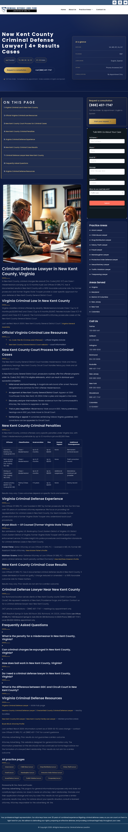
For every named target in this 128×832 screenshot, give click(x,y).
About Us (72, 9)
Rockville (92, 364)
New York (93, 383)
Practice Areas (85, 9)
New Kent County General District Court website (28, 344)
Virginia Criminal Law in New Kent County (21, 107)
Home (63, 9)
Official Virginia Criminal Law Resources (21, 115)
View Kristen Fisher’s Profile (36, 550)
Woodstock (94, 393)
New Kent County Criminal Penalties (20, 131)
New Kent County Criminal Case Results (22, 147)
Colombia (93, 402)
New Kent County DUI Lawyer (13, 719)
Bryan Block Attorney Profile (13, 724)
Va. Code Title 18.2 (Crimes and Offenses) (26, 340)
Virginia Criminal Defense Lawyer (15, 705)
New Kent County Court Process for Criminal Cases (26, 123)
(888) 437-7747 (101, 105)
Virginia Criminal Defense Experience (20, 139)
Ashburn (92, 336)
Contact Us (101, 9)
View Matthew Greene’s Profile (66, 559)
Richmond (93, 355)
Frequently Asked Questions (17, 163)
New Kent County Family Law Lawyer (40, 719)
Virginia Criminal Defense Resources (20, 171)
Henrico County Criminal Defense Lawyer (18, 710)
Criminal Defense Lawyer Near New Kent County (24, 155)
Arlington (93, 345)
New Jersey (93, 374)
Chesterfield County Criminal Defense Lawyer (54, 710)
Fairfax (92, 326)
